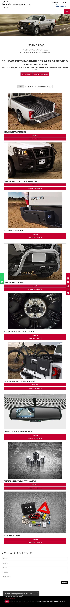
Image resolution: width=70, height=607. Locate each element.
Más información (10, 598)
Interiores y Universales (43, 87)
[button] (68, 293)
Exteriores (29, 87)
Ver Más (35, 135)
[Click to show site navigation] (67, 11)
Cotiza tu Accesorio (35, 139)
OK (7, 601)
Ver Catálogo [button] (26, 74)
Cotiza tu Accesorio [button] (41, 74)
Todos (21, 87)
